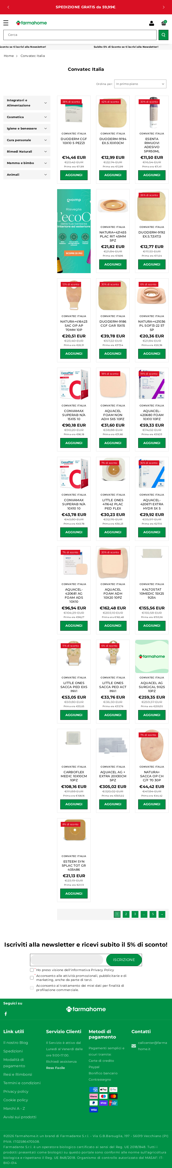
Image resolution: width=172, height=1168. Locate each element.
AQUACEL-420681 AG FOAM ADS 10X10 (74, 595)
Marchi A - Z (14, 1108)
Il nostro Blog (15, 1043)
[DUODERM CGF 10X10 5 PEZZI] (73, 112)
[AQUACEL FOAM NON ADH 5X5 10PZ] (112, 384)
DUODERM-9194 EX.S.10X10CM (113, 141)
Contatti (141, 1031)
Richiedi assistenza (61, 1062)
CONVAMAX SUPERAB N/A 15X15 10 (73, 415)
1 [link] (117, 914)
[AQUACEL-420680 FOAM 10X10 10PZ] (151, 384)
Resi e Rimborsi (17, 1074)
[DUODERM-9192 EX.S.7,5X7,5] (151, 205)
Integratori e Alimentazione (18, 102)
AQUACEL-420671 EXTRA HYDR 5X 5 (151, 504)
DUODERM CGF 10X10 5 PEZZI (74, 141)
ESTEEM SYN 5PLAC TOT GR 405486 (74, 865)
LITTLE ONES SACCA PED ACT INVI (112, 687)
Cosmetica (15, 117)
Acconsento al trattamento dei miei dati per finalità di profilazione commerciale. (80, 988)
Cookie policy (15, 1100)
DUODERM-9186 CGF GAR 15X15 (113, 324)
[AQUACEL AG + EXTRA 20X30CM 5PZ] (112, 745)
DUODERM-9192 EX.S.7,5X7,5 (151, 234)
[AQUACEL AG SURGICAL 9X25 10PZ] (151, 656)
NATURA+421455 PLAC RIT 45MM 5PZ (112, 236)
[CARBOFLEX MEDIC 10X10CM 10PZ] (73, 745)
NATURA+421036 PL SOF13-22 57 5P (151, 326)
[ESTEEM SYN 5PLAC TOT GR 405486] (73, 835)
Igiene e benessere (22, 128)
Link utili (13, 1031)
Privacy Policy (102, 970)
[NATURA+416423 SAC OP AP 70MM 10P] (73, 295)
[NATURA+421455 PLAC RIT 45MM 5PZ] (112, 205)
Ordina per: (104, 84)
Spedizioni (13, 1051)
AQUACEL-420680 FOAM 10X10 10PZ (151, 415)
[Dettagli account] (152, 23)
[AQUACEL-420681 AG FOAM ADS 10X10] (73, 563)
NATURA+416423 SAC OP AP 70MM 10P (73, 326)
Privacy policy (15, 1091)
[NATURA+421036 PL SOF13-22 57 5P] (151, 295)
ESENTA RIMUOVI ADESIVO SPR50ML (152, 145)
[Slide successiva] (164, 7)
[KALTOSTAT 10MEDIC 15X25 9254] (151, 563)
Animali (13, 174)
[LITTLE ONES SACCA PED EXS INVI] (73, 656)
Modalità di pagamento (14, 1063)
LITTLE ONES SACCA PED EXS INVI (73, 687)
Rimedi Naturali (19, 151)
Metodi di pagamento (102, 1034)
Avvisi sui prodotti (20, 1117)
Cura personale (19, 140)
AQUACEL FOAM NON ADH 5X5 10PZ (113, 415)
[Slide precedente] (8, 7)
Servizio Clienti (63, 1031)
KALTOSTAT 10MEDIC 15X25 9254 (152, 593)
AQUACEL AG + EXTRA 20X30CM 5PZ (112, 776)
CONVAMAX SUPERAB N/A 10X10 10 (73, 504)
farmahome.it (27, 1136)
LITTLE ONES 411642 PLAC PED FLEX (112, 504)
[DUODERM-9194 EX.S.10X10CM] (112, 112)
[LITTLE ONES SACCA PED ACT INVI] (112, 656)
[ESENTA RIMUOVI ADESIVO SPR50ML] (151, 112)
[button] (8, 23)
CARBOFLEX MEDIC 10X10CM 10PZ (74, 776)
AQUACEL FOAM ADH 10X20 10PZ (112, 593)
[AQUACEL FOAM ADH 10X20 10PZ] (112, 563)
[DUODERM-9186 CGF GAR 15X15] (112, 295)
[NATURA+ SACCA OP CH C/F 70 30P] (151, 745)
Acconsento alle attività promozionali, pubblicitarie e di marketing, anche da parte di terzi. (81, 978)
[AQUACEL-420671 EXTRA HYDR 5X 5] (151, 473)
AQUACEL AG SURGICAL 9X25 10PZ (152, 687)
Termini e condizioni (22, 1083)
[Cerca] (163, 35)
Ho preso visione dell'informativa (75, 970)
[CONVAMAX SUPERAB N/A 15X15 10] (73, 384)
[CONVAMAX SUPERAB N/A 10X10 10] (73, 473)
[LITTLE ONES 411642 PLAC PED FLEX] (112, 473)
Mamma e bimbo (20, 163)
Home (9, 56)
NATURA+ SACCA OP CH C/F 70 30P (151, 776)
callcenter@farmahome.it (152, 1046)
